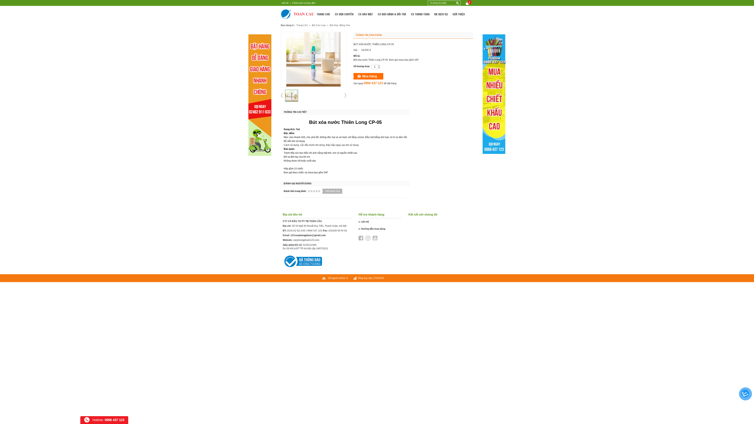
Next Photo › (344, 95)
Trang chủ (302, 25)
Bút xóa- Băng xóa (340, 25)
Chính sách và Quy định (303, 3)
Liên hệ (285, 3)
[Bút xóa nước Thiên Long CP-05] (291, 95)
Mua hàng (369, 76)
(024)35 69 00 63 (338, 230)
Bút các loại (319, 25)
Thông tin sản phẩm (369, 35)
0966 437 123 (314, 230)
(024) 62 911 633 (296, 230)
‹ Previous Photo (283, 95)
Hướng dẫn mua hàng (373, 229)
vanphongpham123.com (306, 240)
